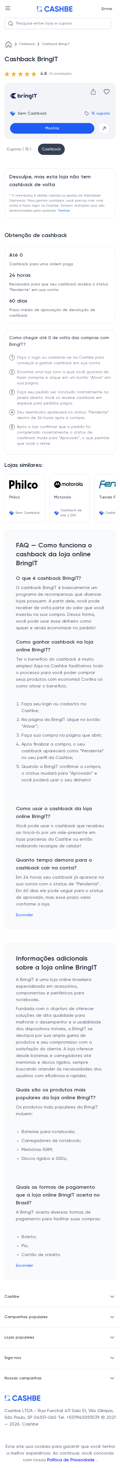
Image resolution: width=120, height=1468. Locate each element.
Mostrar (52, 128)
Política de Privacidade (71, 1460)
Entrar (107, 9)
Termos (63, 210)
